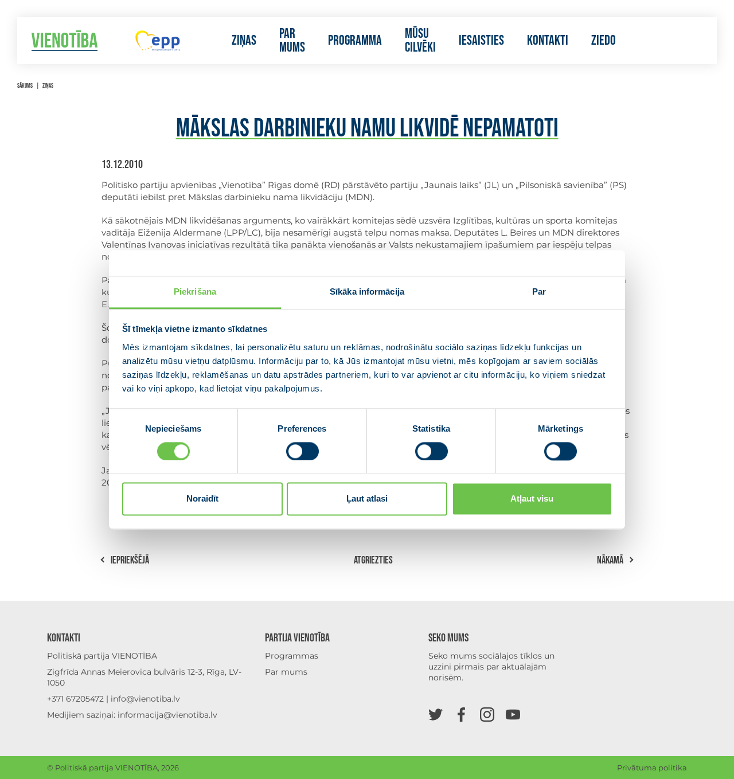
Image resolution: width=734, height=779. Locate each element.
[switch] (302, 451)
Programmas (291, 656)
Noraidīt (202, 499)
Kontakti (547, 41)
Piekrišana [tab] (195, 291)
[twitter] (435, 714)
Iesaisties (481, 41)
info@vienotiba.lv (145, 699)
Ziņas (244, 41)
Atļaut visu (531, 499)
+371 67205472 (75, 699)
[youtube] (513, 714)
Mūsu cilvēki (420, 40)
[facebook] (461, 714)
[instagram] (487, 714)
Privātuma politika (652, 767)
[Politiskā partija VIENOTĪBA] (64, 41)
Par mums (292, 40)
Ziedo (603, 41)
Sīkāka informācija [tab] (367, 291)
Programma (355, 41)
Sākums (25, 85)
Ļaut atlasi (367, 499)
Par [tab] (539, 291)
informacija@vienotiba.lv (167, 715)
